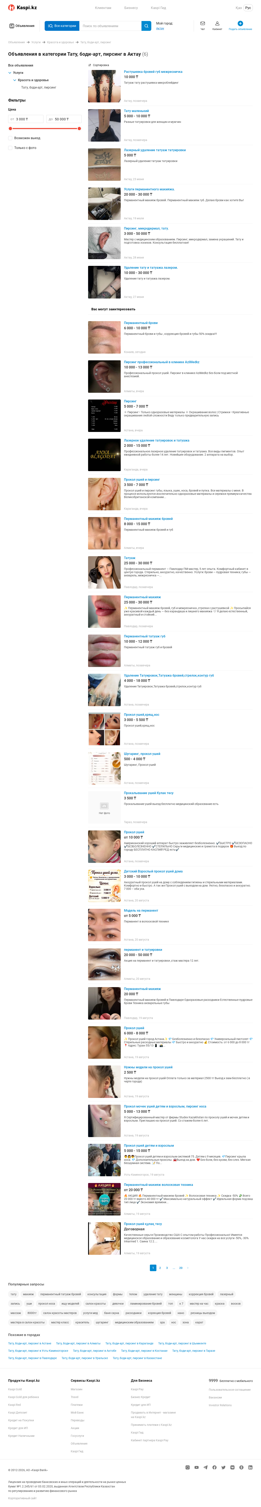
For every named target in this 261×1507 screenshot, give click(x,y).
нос (173, 1322)
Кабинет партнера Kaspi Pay (149, 1440)
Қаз (239, 8)
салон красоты (96, 1303)
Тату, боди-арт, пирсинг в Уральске (85, 1358)
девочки (118, 1303)
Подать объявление (240, 29)
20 (180, 1268)
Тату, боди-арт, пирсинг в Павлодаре (32, 1358)
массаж (16, 1313)
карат (199, 1322)
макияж (28, 1294)
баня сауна (111, 1313)
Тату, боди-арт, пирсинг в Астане (29, 1343)
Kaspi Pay (137, 1389)
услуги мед (90, 1313)
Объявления (24, 26)
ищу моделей (70, 1303)
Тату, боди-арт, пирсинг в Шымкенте (182, 1343)
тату (14, 1294)
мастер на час (199, 1303)
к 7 (181, 1303)
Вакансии (215, 1397)
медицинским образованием (134, 1322)
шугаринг (102, 1322)
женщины (175, 1294)
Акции (75, 1428)
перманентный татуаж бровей (60, 1294)
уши (29, 1303)
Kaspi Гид (77, 1451)
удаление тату (153, 1294)
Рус (248, 8)
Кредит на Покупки (21, 1420)
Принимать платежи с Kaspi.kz (151, 1424)
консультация (96, 1294)
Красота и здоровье (33, 80)
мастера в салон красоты (28, 1322)
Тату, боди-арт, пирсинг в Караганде (129, 1343)
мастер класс (60, 1322)
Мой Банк (77, 1412)
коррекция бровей (201, 1294)
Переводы (77, 1420)
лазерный (226, 1294)
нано (181, 1313)
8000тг (32, 1313)
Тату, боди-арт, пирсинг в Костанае (144, 1350)
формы (118, 1294)
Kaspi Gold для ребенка (23, 1397)
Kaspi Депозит (17, 1412)
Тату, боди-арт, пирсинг (38, 87)
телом (133, 1294)
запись (15, 1303)
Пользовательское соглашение (230, 1389)
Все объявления (20, 65)
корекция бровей (159, 1313)
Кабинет (217, 29)
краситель (82, 1322)
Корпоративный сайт (22, 1498)
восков (236, 1303)
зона (185, 1322)
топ (170, 1303)
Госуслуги (77, 1435)
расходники (134, 1313)
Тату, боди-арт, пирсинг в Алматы (78, 1343)
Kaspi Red (14, 1404)
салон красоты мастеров (60, 1313)
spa (162, 1322)
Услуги (18, 73)
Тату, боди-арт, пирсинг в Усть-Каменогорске (38, 1350)
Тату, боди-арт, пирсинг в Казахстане (137, 1358)
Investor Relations (220, 1405)
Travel (74, 1397)
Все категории (65, 26)
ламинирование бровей (146, 1303)
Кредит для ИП (18, 1428)
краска (220, 1303)
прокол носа (46, 1303)
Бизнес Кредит (140, 1397)
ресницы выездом (203, 1313)
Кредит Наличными (21, 1435)
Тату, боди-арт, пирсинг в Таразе (193, 1350)
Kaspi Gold (15, 1389)
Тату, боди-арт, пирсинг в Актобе (94, 1350)
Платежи (77, 1404)
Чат (203, 29)
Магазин (76, 1389)
